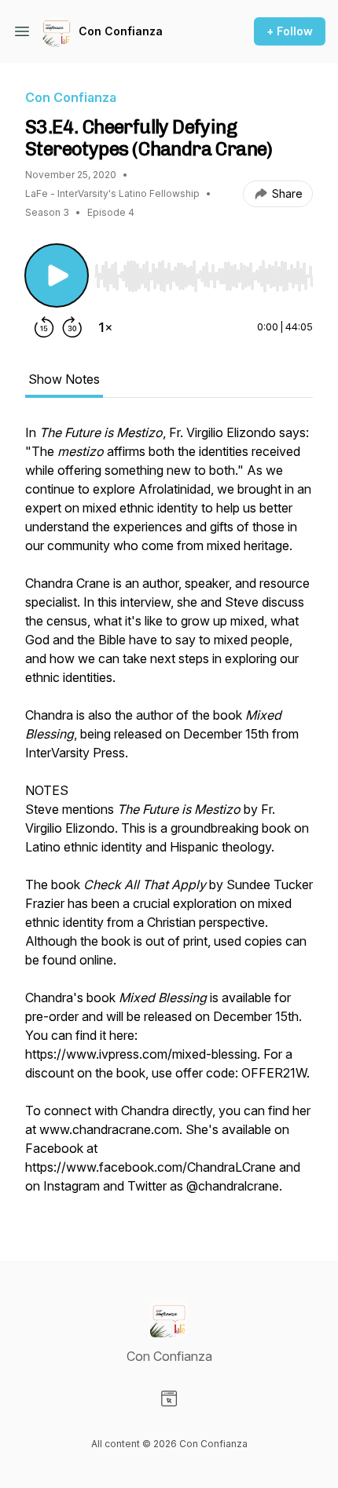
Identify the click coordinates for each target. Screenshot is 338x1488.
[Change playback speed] (105, 327)
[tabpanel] (169, 817)
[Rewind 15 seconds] (44, 327)
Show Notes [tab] (64, 379)
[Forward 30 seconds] (72, 327)
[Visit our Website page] (169, 1398)
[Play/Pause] (56, 275)
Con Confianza (121, 31)
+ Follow (289, 31)
